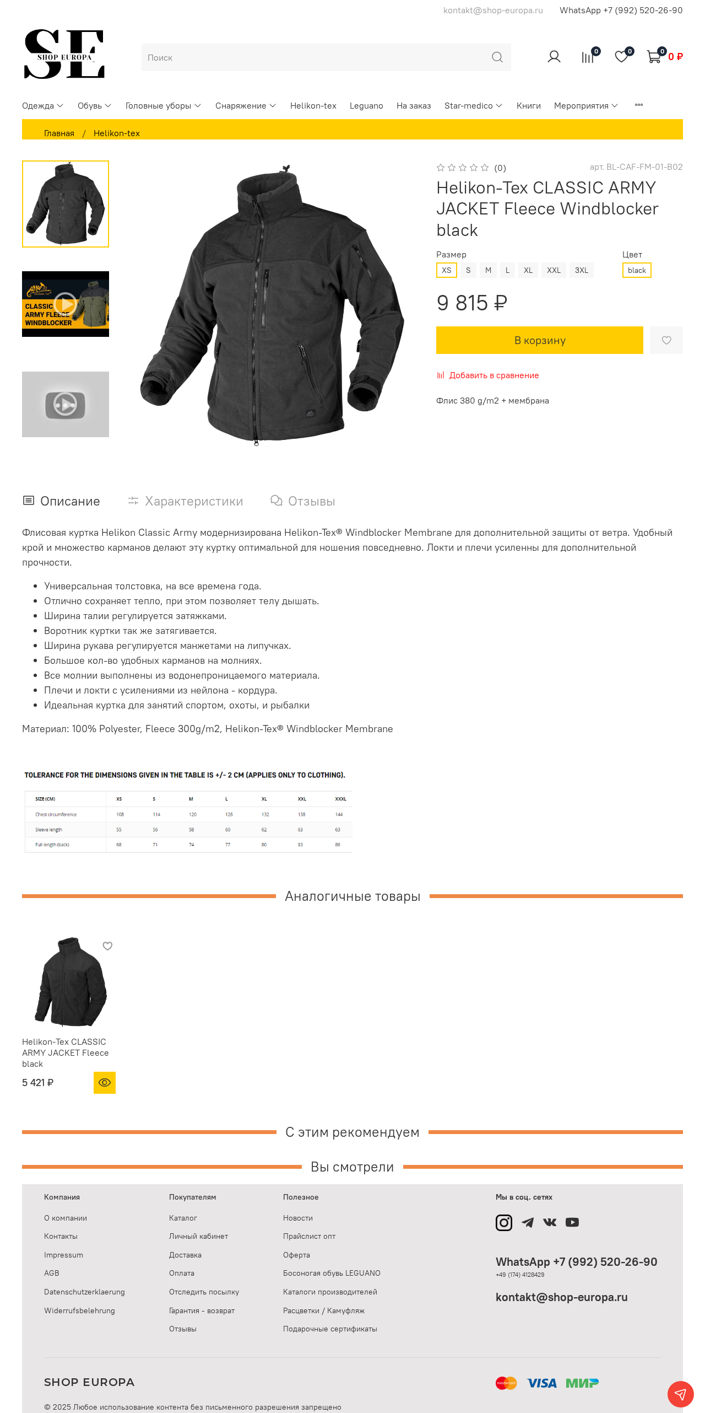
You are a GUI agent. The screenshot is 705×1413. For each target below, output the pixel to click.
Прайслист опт (309, 1236)
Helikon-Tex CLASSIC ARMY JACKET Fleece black (65, 1052)
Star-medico (468, 105)
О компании (65, 1218)
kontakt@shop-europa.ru (562, 1297)
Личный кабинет (198, 1236)
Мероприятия (581, 105)
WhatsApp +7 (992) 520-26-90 (621, 9)
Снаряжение (241, 105)
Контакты (61, 1236)
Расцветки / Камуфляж (324, 1310)
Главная (59, 132)
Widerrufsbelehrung (79, 1310)
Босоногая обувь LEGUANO (332, 1273)
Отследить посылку (204, 1292)
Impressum (63, 1255)
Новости (298, 1218)
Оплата (181, 1273)
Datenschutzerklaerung (84, 1292)
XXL (554, 270)
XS (447, 270)
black (637, 270)
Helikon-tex (313, 105)
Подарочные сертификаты (330, 1329)
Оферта (296, 1255)
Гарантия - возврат (202, 1310)
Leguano (366, 105)
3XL (581, 270)
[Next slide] (396, 306)
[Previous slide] (148, 306)
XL (528, 270)
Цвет (632, 254)
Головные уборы (158, 105)
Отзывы (183, 1329)
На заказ (414, 105)
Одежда (38, 105)
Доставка (185, 1255)
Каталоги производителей (330, 1292)
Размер (451, 254)
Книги (529, 105)
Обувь (90, 105)
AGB (51, 1273)
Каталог (183, 1218)
